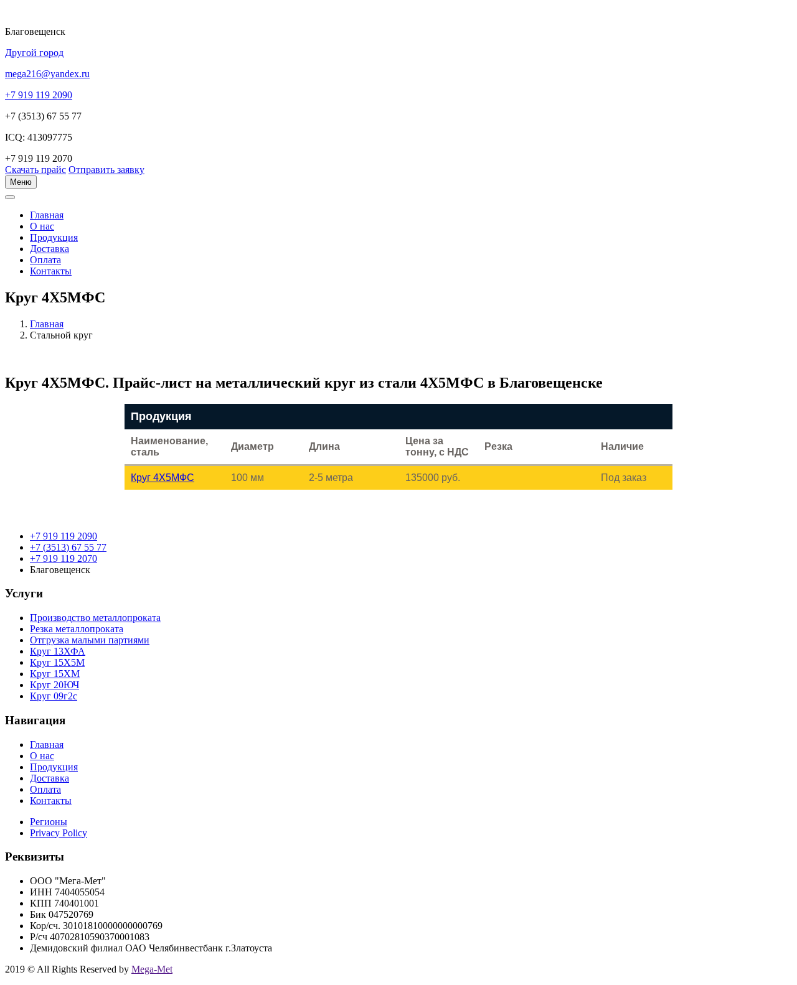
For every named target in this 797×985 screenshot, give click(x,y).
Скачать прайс (35, 169)
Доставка (49, 248)
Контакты (51, 271)
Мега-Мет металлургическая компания (70, 204)
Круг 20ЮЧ (54, 684)
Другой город (34, 52)
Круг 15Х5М (57, 662)
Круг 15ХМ (55, 673)
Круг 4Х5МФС (162, 477)
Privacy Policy (58, 833)
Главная (47, 324)
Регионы (48, 821)
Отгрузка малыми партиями (89, 640)
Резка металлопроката (76, 628)
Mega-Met (151, 969)
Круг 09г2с (53, 696)
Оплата (45, 259)
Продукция (54, 237)
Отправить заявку (106, 169)
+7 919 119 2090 (63, 536)
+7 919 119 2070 (63, 558)
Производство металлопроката (95, 617)
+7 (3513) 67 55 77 (68, 547)
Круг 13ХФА (57, 651)
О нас (42, 226)
